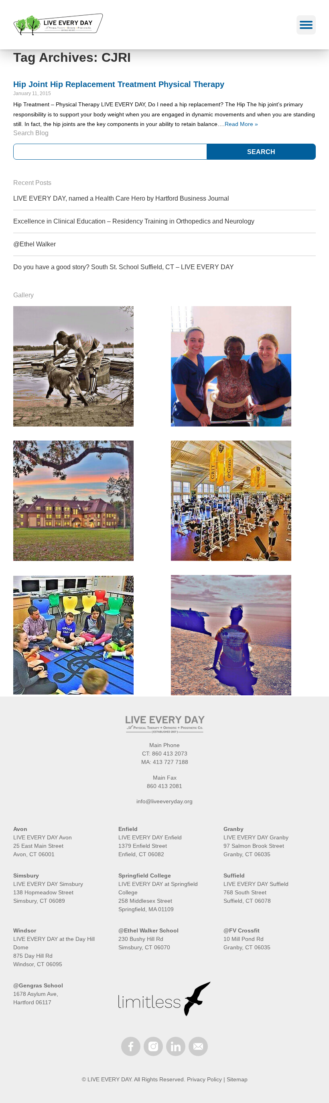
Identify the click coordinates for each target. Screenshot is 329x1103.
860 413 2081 (164, 786)
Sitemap (237, 1079)
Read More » (241, 124)
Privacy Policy (204, 1079)
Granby (233, 829)
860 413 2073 (169, 753)
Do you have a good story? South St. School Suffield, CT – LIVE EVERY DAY (123, 267)
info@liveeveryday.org (164, 801)
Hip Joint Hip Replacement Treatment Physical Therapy (118, 84)
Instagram (153, 1046)
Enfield (128, 829)
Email (198, 1046)
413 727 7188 (170, 762)
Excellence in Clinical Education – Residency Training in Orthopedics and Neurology (133, 221)
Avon (20, 829)
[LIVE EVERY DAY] (58, 25)
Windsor (24, 930)
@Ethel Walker (34, 244)
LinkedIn (175, 1046)
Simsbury (26, 875)
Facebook (130, 1046)
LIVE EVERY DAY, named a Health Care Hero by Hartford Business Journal (121, 198)
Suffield (234, 875)
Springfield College (144, 875)
